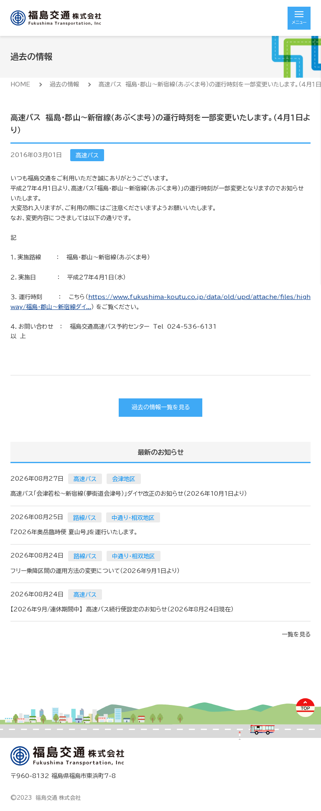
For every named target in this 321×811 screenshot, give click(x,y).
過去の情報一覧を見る (161, 407)
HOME (20, 84)
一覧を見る (296, 634)
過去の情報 (64, 84)
